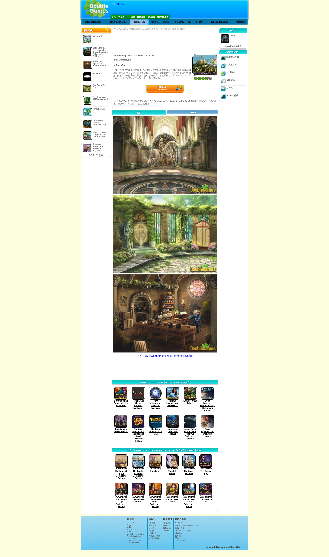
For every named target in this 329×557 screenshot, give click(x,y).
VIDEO (192, 112)
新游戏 (130, 519)
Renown (130, 523)
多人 (114, 17)
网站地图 (178, 533)
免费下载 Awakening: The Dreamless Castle (165, 355)
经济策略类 (241, 22)
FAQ (177, 538)
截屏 (139, 113)
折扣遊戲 (167, 528)
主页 (114, 29)
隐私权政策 (179, 528)
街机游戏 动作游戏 (93, 22)
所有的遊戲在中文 (233, 46)
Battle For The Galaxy (136, 534)
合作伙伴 (178, 523)
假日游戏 (155, 22)
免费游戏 (141, 17)
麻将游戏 (230, 80)
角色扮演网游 (154, 536)
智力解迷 (199, 22)
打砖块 (229, 88)
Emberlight (131, 538)
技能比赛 (152, 533)
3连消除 (166, 22)
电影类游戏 (179, 22)
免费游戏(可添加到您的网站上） (188, 525)
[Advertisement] (165, 42)
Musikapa (121, 4)
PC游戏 (121, 17)
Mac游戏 (131, 17)
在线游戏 (151, 17)
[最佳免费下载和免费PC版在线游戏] (96, 9)
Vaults (129, 532)
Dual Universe (133, 543)
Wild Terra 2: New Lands (134, 542)
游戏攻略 (167, 525)
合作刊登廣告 (180, 540)
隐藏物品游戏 (162, 17)
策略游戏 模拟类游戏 (219, 22)
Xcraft (129, 525)
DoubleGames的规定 (184, 531)
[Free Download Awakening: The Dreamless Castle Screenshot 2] (165, 234)
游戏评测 (167, 523)
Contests (167, 530)
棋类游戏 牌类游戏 (118, 22)
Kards (129, 529)
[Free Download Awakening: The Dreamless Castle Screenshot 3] (165, 313)
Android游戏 (232, 95)
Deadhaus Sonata (134, 536)
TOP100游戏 (96, 155)
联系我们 (178, 536)
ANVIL (129, 527)
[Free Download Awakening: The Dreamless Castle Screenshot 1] (165, 155)
